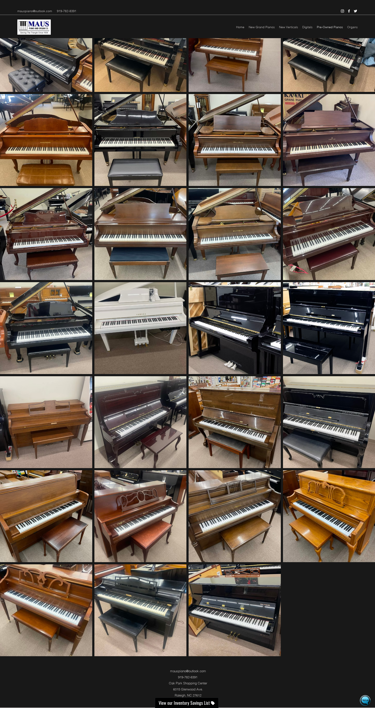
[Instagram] (342, 11)
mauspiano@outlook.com (34, 11)
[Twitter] (355, 11)
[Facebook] (349, 11)
